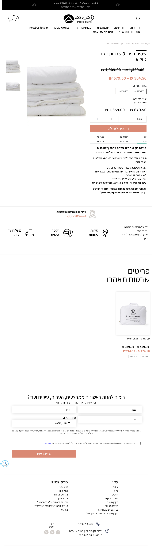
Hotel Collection (38, 27)
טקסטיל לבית (144, 43)
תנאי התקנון (47, 443)
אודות (115, 487)
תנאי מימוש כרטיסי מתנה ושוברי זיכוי (51, 505)
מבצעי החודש (83, 27)
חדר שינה (119, 27)
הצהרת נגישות (111, 505)
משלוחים (63, 490)
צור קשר (64, 509)
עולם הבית (103, 27)
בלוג (116, 490)
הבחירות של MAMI (103, 32)
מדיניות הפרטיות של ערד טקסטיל (52, 502)
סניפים (115, 494)
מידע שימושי (59, 482)
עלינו (114, 482)
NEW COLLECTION (129, 32)
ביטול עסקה (62, 498)
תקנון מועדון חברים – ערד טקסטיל (102, 513)
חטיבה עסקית (111, 498)
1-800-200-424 (75, 216)
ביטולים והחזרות (60, 494)
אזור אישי (63, 487)
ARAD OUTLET (62, 27)
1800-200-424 (85, 524)
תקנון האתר (112, 502)
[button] (4, 463)
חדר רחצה (135, 27)
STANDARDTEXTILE (108, 509)
